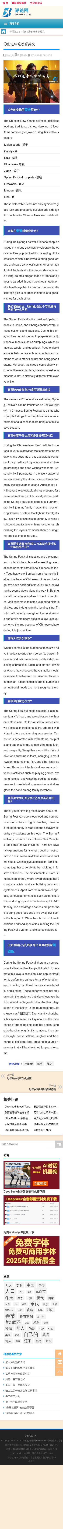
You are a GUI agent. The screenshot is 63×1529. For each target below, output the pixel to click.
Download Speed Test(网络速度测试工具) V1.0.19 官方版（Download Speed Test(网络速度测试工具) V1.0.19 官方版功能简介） (19, 1106)
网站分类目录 (54, 1440)
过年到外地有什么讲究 (19, 1078)
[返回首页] (59, 1354)
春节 (19, 230)
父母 (46, 1322)
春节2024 (14, 31)
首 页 (5, 3)
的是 (32, 1328)
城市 (7, 1304)
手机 (20, 1310)
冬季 (20, 1298)
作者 (29, 1291)
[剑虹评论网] (31, 12)
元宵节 (40, 1291)
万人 (8, 1285)
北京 (29, 1298)
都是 (38, 1341)
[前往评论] (59, 1362)
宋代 (34, 1303)
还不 (27, 1340)
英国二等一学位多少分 (17, 1384)
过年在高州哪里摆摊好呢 (42, 1089)
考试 (17, 1335)
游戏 (36, 1322)
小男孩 (31, 1461)
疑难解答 (33, 1444)
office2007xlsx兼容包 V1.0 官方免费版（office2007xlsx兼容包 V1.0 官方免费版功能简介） (19, 1118)
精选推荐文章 (11, 1444)
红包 (50, 1328)
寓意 (45, 1304)
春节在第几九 (12, 1396)
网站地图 (23, 1444)
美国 (7, 1335)
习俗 (41, 1285)
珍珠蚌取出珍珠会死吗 (17, 1130)
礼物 (41, 1328)
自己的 (30, 1334)
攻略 (30, 1309)
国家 (51, 1298)
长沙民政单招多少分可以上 (48, 1106)
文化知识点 (36, 3)
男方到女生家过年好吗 (46, 1118)
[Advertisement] (31, 1497)
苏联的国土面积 (42, 1130)
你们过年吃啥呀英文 (16, 1401)
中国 (30, 1285)
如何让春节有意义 (15, 1379)
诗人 (8, 1340)
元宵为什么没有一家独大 (47, 1112)
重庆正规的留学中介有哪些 (20, 1368)
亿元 (21, 1292)
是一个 (40, 1316)
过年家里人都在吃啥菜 (46, 1124)
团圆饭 (28, 1064)
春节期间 (26, 1316)
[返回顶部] (59, 1371)
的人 (20, 1328)
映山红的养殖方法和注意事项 (21, 1390)
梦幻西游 (13, 1322)
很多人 (9, 1310)
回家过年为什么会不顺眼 (18, 1124)
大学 (16, 1304)
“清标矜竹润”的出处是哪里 (19, 1413)
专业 (19, 1285)
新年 (40, 1310)
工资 (54, 1304)
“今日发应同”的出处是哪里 (19, 1407)
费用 (18, 1341)
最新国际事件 (19, 3)
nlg (12, 55)
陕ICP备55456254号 (48, 1444)
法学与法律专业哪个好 (17, 1373)
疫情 (8, 1328)
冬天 (9, 1297)
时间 (50, 1309)
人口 (10, 1290)
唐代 (40, 1297)
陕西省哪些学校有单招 (17, 1112)
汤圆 (27, 1322)
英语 (27, 109)
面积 (48, 1341)
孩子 (24, 1304)
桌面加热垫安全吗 (15, 1362)
